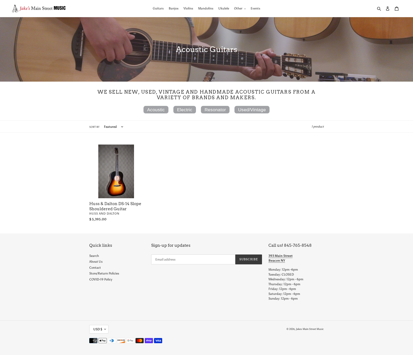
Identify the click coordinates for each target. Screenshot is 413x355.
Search (94, 256)
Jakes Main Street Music (310, 329)
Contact (95, 268)
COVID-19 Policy (100, 279)
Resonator (215, 109)
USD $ (97, 329)
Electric (184, 109)
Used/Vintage (252, 109)
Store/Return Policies (104, 273)
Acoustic (156, 109)
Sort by (94, 126)
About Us (96, 262)
